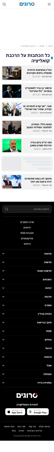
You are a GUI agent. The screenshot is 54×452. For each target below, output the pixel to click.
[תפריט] (49, 4)
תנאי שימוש (9, 426)
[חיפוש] (4, 4)
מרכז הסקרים (27, 222)
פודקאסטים (27, 238)
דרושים (27, 227)
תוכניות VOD (27, 233)
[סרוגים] (27, 395)
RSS (14, 430)
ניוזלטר (27, 243)
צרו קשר (32, 426)
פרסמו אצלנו (44, 426)
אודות (21, 430)
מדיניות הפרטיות (34, 430)
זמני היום (21, 426)
